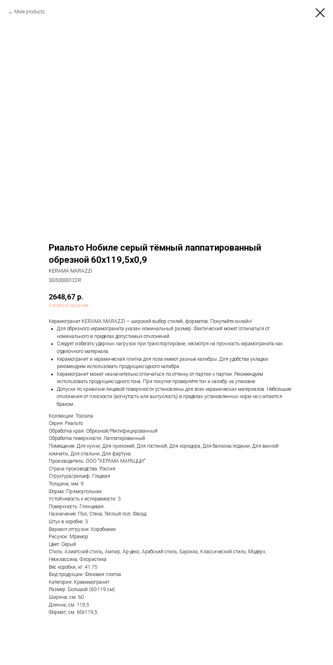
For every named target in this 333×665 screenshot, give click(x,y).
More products (29, 12)
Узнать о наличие (68, 305)
